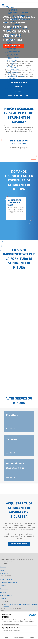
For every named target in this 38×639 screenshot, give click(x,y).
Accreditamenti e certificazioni (18, 12)
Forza (9, 70)
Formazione (11, 33)
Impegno (10, 13)
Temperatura (11, 78)
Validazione (11, 31)
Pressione (10, 73)
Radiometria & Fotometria (16, 76)
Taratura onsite (16, 27)
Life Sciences (12, 48)
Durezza (10, 64)
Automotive (11, 40)
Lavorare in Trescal (14, 90)
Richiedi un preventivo (19, 544)
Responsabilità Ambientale (20, 16)
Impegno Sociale (17, 18)
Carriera (6, 88)
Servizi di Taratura (6, 579)
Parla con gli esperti (19, 96)
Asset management (6, 595)
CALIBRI (13, 63)
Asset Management (14, 24)
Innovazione (11, 21)
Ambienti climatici (13, 57)
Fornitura (3, 598)
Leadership (15, 10)
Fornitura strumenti (14, 34)
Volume (9, 85)
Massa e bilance (13, 72)
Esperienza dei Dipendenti (20, 19)
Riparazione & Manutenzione (17, 28)
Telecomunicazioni (13, 51)
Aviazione (10, 39)
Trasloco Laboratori (14, 36)
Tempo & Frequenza (14, 81)
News (5, 94)
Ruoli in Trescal (13, 93)
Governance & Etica (18, 15)
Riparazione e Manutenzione (9, 582)
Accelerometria (12, 54)
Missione (14, 9)
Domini (6, 52)
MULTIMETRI (15, 67)
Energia (10, 43)
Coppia (9, 58)
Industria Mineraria (14, 46)
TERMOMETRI (15, 79)
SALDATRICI (15, 69)
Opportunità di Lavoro (15, 91)
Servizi (6, 22)
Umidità (9, 82)
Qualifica (10, 30)
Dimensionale (12, 60)
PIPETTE (14, 87)
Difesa (9, 42)
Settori (6, 37)
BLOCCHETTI (15, 61)
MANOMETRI (15, 75)
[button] (34, 209)
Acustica (10, 55)
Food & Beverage (13, 45)
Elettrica (10, 66)
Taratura (10, 25)
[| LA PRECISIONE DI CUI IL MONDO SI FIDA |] (0, 557)
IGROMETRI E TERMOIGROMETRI (22, 84)
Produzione (11, 49)
